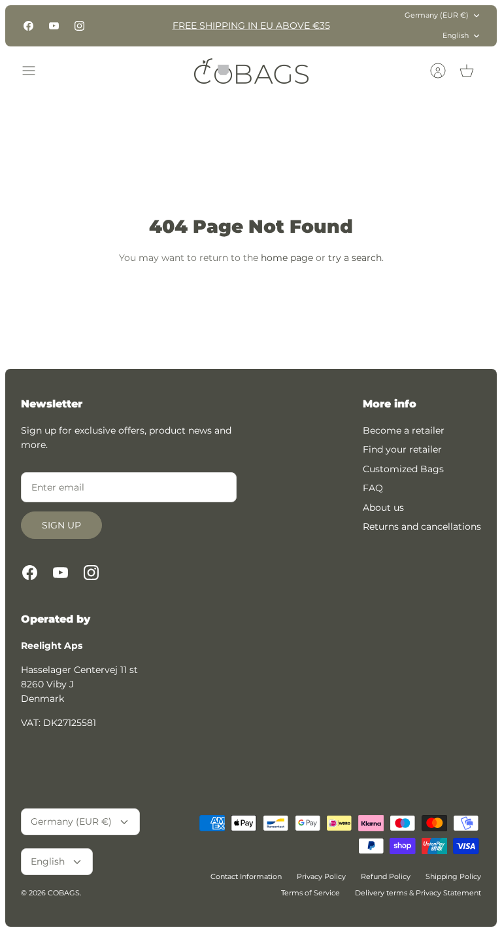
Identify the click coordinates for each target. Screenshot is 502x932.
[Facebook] (28, 26)
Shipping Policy (453, 876)
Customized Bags (403, 469)
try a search (355, 258)
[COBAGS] (251, 71)
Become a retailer (403, 430)
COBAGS (64, 892)
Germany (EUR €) (437, 15)
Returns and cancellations (422, 526)
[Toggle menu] (35, 70)
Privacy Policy (321, 876)
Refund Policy (385, 876)
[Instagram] (79, 26)
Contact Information (246, 876)
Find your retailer (402, 449)
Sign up (61, 525)
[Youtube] (54, 26)
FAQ (373, 488)
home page (287, 258)
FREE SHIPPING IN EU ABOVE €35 (251, 25)
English (456, 35)
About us (383, 507)
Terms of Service (310, 892)
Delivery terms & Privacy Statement (418, 892)
